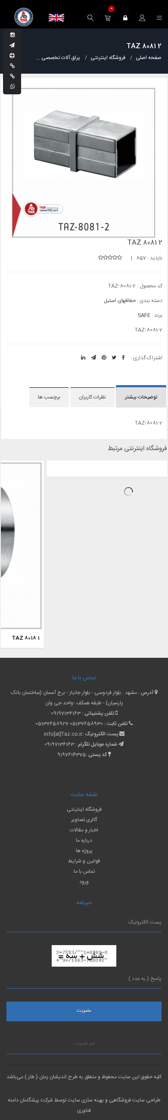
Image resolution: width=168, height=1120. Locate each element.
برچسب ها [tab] (49, 397)
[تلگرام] (12, 45)
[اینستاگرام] (12, 35)
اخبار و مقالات (84, 830)
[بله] (12, 66)
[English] (56, 17)
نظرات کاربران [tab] (92, 397)
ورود (84, 881)
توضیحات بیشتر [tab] (141, 397)
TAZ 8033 (153, 467)
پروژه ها (84, 850)
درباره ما (84, 840)
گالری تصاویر (84, 819)
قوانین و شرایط (84, 861)
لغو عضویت (84, 1044)
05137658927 (51, 723)
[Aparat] (12, 56)
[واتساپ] (12, 87)
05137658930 (86, 723)
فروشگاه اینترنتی (84, 809)
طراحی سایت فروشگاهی (134, 1100)
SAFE (144, 315)
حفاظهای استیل (120, 300)
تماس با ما (84, 871)
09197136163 (66, 713)
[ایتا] (12, 76)
